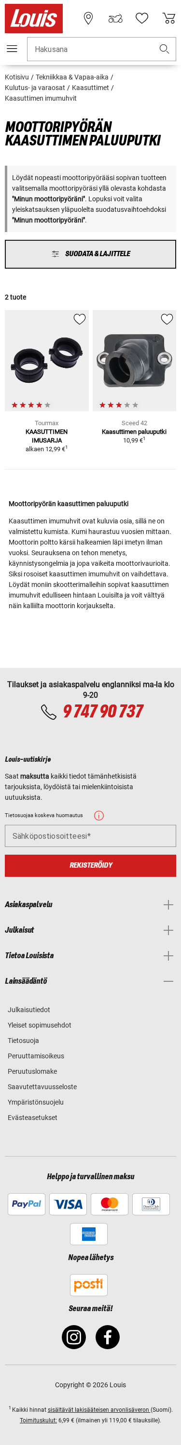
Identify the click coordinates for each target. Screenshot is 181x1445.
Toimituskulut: (38, 1420)
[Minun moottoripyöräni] (115, 18)
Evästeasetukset (32, 1117)
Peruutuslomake (32, 1071)
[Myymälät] (88, 18)
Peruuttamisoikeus (36, 1056)
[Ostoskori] (169, 18)
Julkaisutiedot (29, 1010)
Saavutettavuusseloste (42, 1087)
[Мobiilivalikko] (12, 48)
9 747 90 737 (102, 712)
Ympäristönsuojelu (36, 1102)
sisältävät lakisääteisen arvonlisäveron (99, 1409)
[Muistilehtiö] (142, 18)
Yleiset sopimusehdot (39, 1025)
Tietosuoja (23, 1040)
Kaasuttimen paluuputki (134, 431)
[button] (164, 49)
